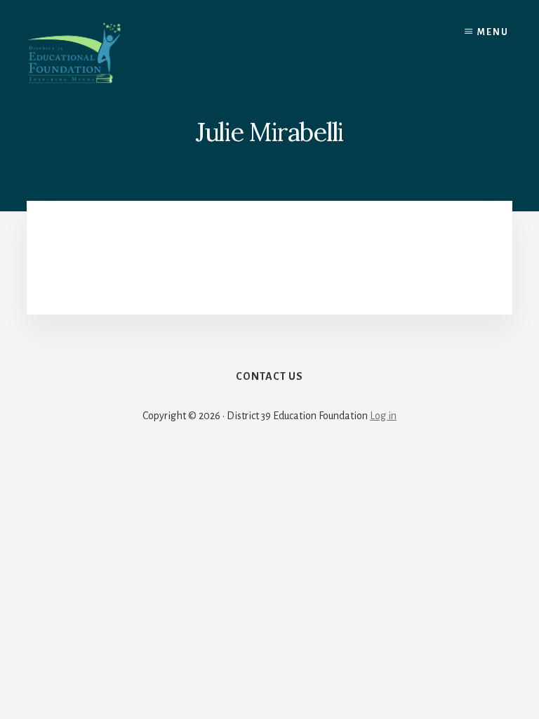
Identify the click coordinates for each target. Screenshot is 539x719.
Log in (383, 415)
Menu (493, 32)
